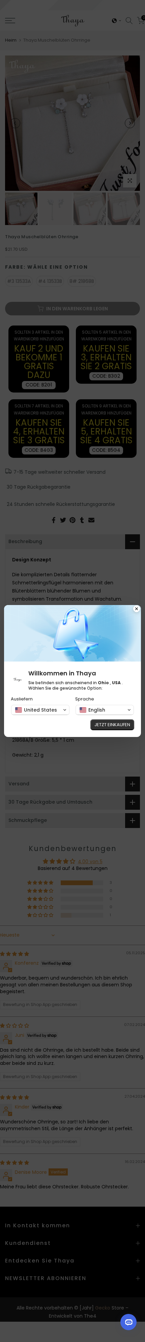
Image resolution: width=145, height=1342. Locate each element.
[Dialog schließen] (136, 609)
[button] (40, 709)
